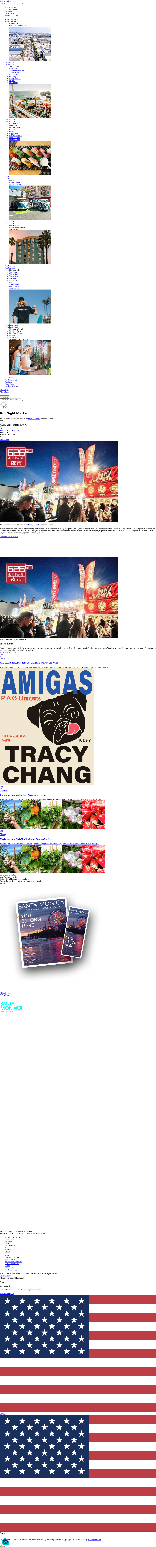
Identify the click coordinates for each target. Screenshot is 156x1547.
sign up (2, 883)
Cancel (5, 397)
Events (7, 176)
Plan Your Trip (10, 266)
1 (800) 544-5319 (6, 1233)
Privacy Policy (5, 1276)
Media (7, 1247)
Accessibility (9, 1250)
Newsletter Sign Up (7, 1294)
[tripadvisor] (6, 1227)
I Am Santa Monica (12, 1264)
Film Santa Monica (11, 9)
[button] (78, 1474)
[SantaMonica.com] (11, 1018)
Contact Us (19, 1233)
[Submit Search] (22, 400)
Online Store (9, 1268)
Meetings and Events (12, 1237)
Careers (7, 1266)
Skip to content (5, 1)
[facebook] (6, 1024)
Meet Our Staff (10, 1260)
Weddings (8, 11)
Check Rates (13, 229)
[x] (80, 1208)
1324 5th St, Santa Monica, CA (11, 430)
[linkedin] (6, 1219)
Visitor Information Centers (35, 1233)
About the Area (10, 19)
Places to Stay (10, 221)
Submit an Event (11, 7)
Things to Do (9, 62)
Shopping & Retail (11, 325)
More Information (94, 1540)
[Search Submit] (22, 3)
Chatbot (7, 1252)
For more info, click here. (9, 537)
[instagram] (6, 1211)
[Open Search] (10, 392)
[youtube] (6, 1215)
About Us (8, 1255)
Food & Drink (10, 119)
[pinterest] (6, 1223)
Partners (7, 1243)
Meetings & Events (11, 15)
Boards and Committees (13, 1262)
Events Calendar (34, 419)
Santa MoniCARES (12, 1258)
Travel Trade (9, 13)
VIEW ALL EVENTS (8, 652)
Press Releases (10, 1245)
